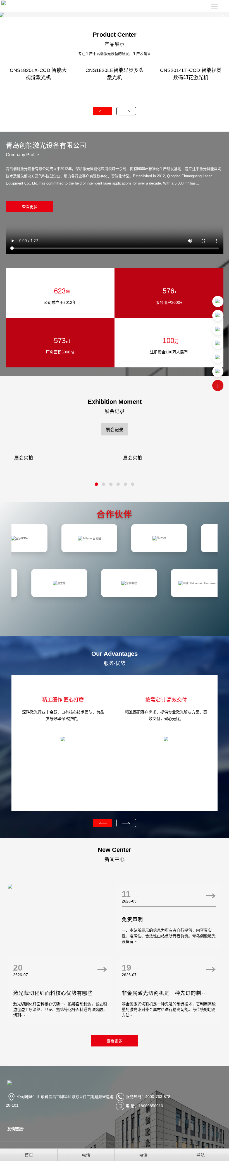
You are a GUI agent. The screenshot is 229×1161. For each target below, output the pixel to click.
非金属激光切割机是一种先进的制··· (164, 993)
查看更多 (29, 206)
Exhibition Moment (115, 401)
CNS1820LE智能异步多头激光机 (114, 73)
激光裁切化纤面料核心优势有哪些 (53, 993)
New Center (114, 849)
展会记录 (114, 411)
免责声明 (132, 919)
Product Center (115, 34)
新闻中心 (114, 859)
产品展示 (114, 44)
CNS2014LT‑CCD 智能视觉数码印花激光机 (190, 73)
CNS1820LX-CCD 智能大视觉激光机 (38, 73)
